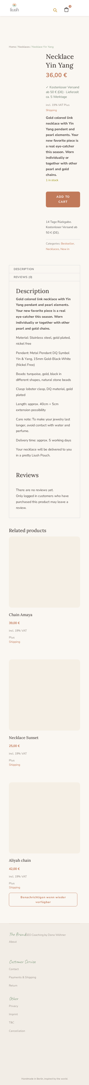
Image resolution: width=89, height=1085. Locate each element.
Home (12, 47)
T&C (11, 1022)
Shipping (51, 110)
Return (13, 985)
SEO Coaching (35, 935)
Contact (14, 969)
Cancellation (17, 1031)
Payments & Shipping (22, 977)
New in (64, 249)
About (13, 942)
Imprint (13, 1014)
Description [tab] (24, 269)
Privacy (13, 1006)
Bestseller (67, 243)
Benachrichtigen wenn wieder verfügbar (43, 899)
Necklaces (24, 47)
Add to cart (63, 199)
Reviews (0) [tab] (23, 277)
